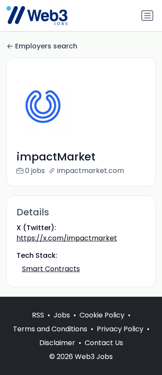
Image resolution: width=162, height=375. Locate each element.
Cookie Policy (101, 315)
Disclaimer (57, 343)
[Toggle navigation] (147, 15)
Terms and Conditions (50, 329)
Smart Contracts (51, 269)
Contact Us (104, 343)
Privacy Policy (120, 329)
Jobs (62, 315)
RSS (38, 315)
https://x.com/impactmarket (66, 238)
